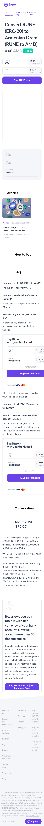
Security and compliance (7, 721)
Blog (4, 778)
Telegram (21, 716)
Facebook (22, 710)
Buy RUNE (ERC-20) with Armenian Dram (22, 687)
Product (5, 222)
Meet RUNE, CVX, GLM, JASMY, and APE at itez (14, 229)
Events (5, 750)
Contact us (7, 772)
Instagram (22, 727)
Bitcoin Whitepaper (8, 821)
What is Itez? (5, 712)
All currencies (9, 13)
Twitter (21, 721)
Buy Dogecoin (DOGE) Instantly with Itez (36, 716)
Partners (6, 738)
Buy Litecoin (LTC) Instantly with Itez (37, 731)
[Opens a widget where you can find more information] (33, 822)
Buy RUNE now (22, 80)
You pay (8, 60)
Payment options (6, 731)
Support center (5, 765)
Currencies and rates (6, 757)
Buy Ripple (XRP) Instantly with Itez (36, 745)
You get (8, 69)
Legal (4, 744)
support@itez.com (32, 816)
